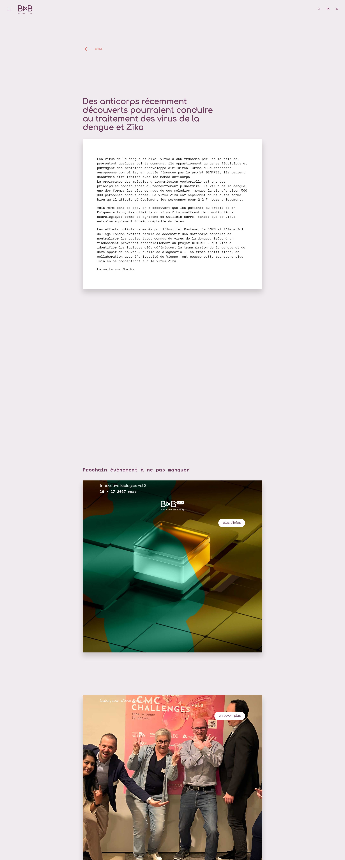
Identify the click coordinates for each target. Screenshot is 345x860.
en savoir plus (230, 715)
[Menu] (8, 8)
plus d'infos (232, 522)
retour (98, 48)
